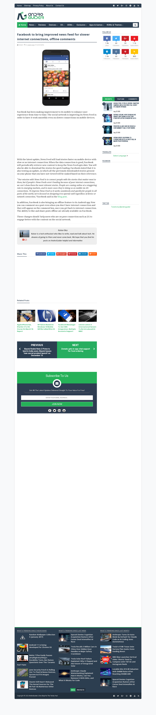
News (31, 25)
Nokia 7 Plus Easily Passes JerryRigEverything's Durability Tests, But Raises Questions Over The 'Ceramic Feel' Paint (36, 660)
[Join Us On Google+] (59, 410)
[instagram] (126, 6)
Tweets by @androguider (120, 207)
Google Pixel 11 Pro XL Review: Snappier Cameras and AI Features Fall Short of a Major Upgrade (126, 105)
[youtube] (134, 6)
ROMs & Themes (114, 25)
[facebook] (114, 6)
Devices (52, 25)
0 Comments (39, 45)
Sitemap (27, 6)
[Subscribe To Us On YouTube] (64, 410)
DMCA (73, 690)
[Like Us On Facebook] (50, 410)
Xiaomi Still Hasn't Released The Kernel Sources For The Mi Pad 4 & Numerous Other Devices (41, 685)
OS (61, 25)
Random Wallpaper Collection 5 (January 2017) (42, 635)
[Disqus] (57, 488)
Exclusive (81, 25)
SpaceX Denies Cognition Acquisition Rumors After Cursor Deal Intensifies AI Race (82, 638)
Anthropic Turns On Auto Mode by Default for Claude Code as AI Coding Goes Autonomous (124, 638)
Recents (108, 99)
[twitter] (118, 6)
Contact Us (60, 6)
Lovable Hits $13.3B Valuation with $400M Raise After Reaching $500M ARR (125, 671)
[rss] (138, 6)
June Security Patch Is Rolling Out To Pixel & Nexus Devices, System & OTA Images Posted (42, 673)
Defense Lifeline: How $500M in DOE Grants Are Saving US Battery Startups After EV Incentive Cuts (124, 116)
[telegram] (130, 6)
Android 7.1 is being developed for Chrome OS (40, 646)
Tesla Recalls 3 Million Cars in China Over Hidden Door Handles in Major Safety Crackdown (84, 650)
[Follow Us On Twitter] (54, 410)
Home (19, 6)
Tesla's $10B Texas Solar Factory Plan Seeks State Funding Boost (123, 649)
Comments (132, 99)
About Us (49, 6)
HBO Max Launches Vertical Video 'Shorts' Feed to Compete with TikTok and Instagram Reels (124, 660)
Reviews (42, 25)
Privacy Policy (38, 6)
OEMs (69, 25)
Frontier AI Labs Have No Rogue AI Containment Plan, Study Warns (124, 127)
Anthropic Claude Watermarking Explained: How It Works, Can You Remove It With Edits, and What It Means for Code (76, 676)
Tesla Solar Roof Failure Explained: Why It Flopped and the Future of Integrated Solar (84, 662)
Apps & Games (95, 25)
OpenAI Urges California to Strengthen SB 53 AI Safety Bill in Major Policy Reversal (124, 139)
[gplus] (122, 6)
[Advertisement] (94, 14)
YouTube (120, 99)
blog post (62, 196)
